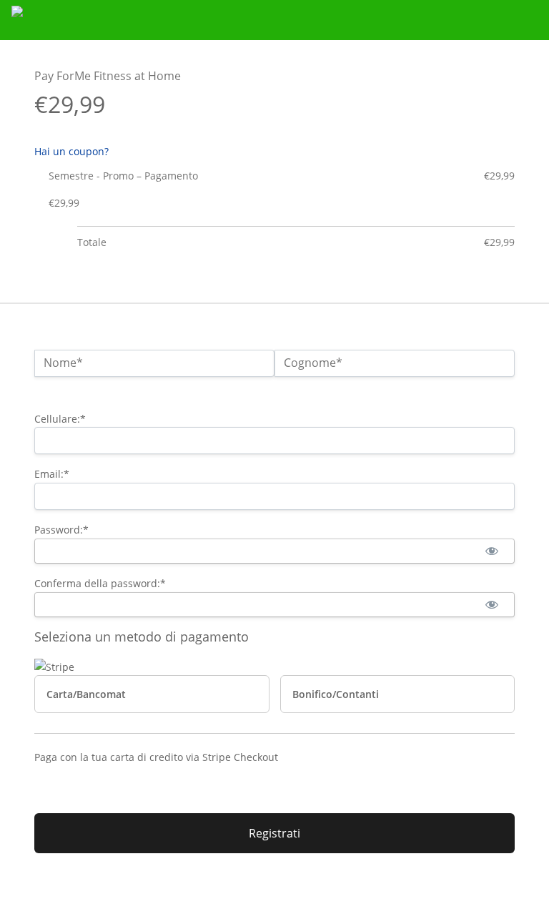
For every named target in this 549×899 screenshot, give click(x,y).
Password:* (61, 529)
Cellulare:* (60, 419)
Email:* (51, 474)
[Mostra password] (491, 551)
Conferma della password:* (100, 583)
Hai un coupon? (71, 151)
